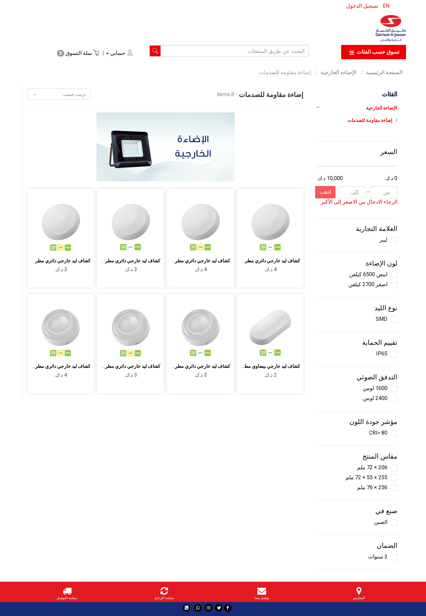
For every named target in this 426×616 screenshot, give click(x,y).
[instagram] (208, 608)
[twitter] (218, 608)
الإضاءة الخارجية (339, 72)
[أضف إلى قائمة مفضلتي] (278, 245)
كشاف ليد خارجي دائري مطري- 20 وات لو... (188, 366)
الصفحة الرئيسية (384, 72)
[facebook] (227, 608)
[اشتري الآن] (247, 245)
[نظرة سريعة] (262, 245)
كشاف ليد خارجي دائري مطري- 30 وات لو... (258, 260)
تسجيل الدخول (362, 6)
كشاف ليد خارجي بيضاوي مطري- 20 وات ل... (257, 366)
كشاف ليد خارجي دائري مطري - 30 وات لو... (188, 260)
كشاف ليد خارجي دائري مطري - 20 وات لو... (118, 366)
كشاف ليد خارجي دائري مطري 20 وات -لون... (117, 260)
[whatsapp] (197, 608)
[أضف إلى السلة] (294, 245)
